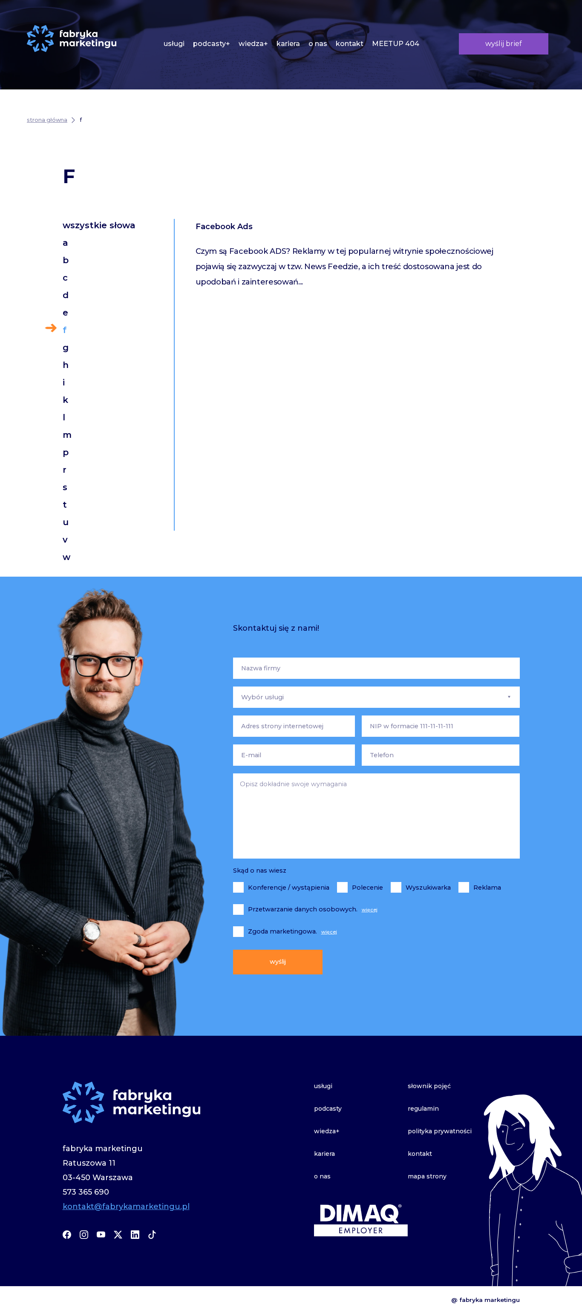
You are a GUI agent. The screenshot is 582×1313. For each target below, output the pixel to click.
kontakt (349, 43)
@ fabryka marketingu (485, 1299)
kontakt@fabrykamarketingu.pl (126, 1206)
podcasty (328, 1108)
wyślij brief (503, 43)
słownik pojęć (429, 1086)
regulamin (423, 1108)
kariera (288, 43)
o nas (317, 43)
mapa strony (427, 1176)
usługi (174, 43)
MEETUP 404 (395, 43)
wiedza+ (253, 43)
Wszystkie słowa (99, 225)
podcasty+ (211, 43)
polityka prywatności (440, 1131)
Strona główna (47, 120)
